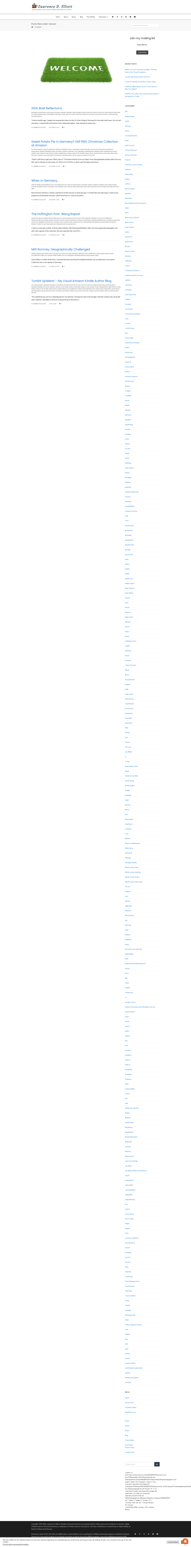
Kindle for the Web (78, 153)
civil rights (128, 290)
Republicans (99, 222)
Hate (126, 559)
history (127, 627)
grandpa (106, 151)
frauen (90, 184)
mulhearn (128, 939)
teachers (128, 1272)
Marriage (41, 222)
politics (80, 222)
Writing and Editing (69, 224)
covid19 (127, 323)
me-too (127, 886)
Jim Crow (128, 747)
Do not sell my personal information (16, 1544)
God (75, 151)
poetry (127, 1026)
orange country (130, 1002)
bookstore (41, 112)
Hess (111, 151)
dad (126, 333)
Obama (75, 222)
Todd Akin (59, 224)
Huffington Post (86, 112)
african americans (131, 155)
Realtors (128, 1118)
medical (127, 891)
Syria (96, 255)
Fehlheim (57, 112)
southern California (107, 186)
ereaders (48, 151)
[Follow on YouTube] (135, 17)
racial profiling (130, 1089)
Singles (79, 155)
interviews (128, 718)
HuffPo (95, 112)
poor (126, 1045)
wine (126, 1349)
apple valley (129, 174)
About (66, 17)
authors (127, 184)
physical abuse (130, 1012)
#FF (126, 111)
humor (33, 186)
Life (105, 153)
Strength (85, 114)
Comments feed (130, 1407)
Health (127, 569)
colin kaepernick (130, 294)
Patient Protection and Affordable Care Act (140, 1007)
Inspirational (42, 114)
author (127, 179)
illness (127, 675)
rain (88, 186)
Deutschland (97, 149)
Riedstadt (94, 186)
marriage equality (131, 862)
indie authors (53, 153)
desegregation (130, 357)
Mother (69, 186)
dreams (127, 386)
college (127, 299)
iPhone (113, 287)
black (70, 149)
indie (106, 112)
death (127, 347)
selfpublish (58, 155)
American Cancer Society (133, 165)
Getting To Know (131, 511)
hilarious (128, 622)
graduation (129, 530)
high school (129, 617)
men (126, 896)
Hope (37, 153)
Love (126, 834)
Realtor (127, 1113)
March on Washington (132, 843)
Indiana (94, 220)
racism (127, 1093)
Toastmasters (113, 114)
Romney (33, 224)
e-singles (128, 395)
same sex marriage (131, 1161)
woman (127, 1353)
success (91, 114)
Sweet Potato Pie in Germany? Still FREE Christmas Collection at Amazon (74, 143)
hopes (127, 636)
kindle (69, 153)
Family (54, 151)
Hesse (74, 112)
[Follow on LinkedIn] (126, 17)
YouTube (128, 1382)
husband (39, 186)
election (75, 218)
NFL (126, 978)
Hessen (78, 112)
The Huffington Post (101, 114)
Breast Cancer (130, 251)
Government (108, 218)
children (128, 280)
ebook (105, 149)
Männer (60, 186)
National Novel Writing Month (65, 114)
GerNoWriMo (129, 506)
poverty (127, 1060)
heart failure (129, 593)
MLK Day (128, 925)
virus (126, 1329)
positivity (128, 1055)
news (108, 153)
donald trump (129, 381)
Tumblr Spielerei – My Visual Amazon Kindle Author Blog (71, 281)
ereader (42, 151)
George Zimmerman (132, 492)
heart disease (129, 588)
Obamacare (129, 992)
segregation (129, 1180)
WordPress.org (130, 1412)
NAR (126, 959)
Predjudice (113, 153)
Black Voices (129, 222)
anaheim (128, 169)
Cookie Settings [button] (173, 1542)
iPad (109, 287)
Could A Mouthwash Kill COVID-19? (137, 77)
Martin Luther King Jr (132, 877)
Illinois (79, 220)
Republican (90, 222)
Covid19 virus (129, 328)
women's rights (130, 1363)
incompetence (86, 220)
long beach (129, 824)
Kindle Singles (98, 153)
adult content (130, 145)
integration (129, 713)
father (127, 458)
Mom (64, 186)
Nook (83, 289)
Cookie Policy (129, 1452)
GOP (102, 218)
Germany (69, 112)
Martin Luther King (131, 867)
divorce (127, 371)
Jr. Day (127, 761)
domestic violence (131, 376)
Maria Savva (129, 848)
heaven (127, 598)
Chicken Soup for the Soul (72, 285)
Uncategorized (36, 116)
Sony (53, 291)
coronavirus (129, 309)
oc (126, 997)
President (71, 255)
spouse (116, 186)
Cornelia (46, 218)
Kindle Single (89, 153)
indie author (112, 112)
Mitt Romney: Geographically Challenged (60, 249)
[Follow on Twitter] (113, 17)
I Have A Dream (130, 665)
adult (127, 140)
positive (78, 114)
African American (49, 149)
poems (127, 1021)
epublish (110, 149)
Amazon (58, 149)
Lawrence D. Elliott (39, 127)
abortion (34, 218)
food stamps (129, 468)
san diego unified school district (136, 1170)
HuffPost (101, 112)
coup (126, 318)
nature (127, 968)
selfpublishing (67, 155)
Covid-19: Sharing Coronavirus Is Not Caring (140, 82)
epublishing (35, 151)
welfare (127, 1334)
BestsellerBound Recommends (135, 203)
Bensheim (38, 27)
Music (127, 944)
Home (58, 17)
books (127, 232)
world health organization (133, 1368)
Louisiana (128, 829)
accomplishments (37, 149)
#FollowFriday (129, 116)
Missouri (48, 222)
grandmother (98, 151)
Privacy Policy (129, 1447)
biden (127, 208)
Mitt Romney (55, 222)
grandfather (89, 151)
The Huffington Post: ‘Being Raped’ (55, 214)
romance (128, 1146)
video (127, 1320)
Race (32, 155)
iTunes (118, 287)
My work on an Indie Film (133, 949)
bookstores (50, 112)
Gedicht (128, 482)
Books (74, 17)
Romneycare (129, 1156)
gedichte (128, 487)
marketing (73, 289)
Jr (125, 757)
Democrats (52, 218)
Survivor (52, 224)
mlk (126, 920)
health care (129, 578)
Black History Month (132, 217)
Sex (98, 186)
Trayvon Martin (130, 1296)
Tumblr (91, 291)
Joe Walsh (109, 220)
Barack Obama (36, 253)
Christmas (83, 149)
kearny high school (131, 766)
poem (127, 1017)
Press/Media (91, 17)
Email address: (142, 45)
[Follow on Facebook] (117, 17)
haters (127, 564)
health (127, 574)
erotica (127, 444)
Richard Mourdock (109, 222)
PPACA (127, 1065)
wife (32, 188)
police (127, 1031)
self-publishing (48, 155)
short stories (129, 1219)
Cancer (127, 266)
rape (85, 222)
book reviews (129, 227)
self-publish (39, 155)
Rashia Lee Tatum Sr (132, 1108)
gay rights (128, 477)
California (75, 149)
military (127, 901)
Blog (81, 17)
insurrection (129, 708)
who (126, 1339)
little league (129, 819)
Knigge (45, 186)
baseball (128, 193)
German (63, 112)
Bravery (127, 246)
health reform (129, 583)
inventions (128, 723)
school (127, 1175)
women (127, 1358)
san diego (128, 1166)
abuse (40, 218)
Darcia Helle (129, 338)
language (51, 186)
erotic (127, 439)
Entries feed (129, 1402)
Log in (127, 1398)
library (127, 809)
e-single (128, 391)
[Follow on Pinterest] (130, 17)
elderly (127, 405)
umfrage (128, 1310)
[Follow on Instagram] (121, 17)
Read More (101, 123)
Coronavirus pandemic (132, 314)
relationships (129, 1122)
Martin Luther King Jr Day (134, 882)
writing (107, 291)
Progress (77, 255)
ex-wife (127, 449)
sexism (127, 1209)
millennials (128, 906)
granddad (81, 151)
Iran (42, 255)
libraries (127, 805)
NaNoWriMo (51, 114)
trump (127, 1300)
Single (75, 155)
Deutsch (90, 149)
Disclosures (102, 17)
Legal (33, 222)
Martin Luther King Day (133, 872)
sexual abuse (129, 1214)
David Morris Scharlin (132, 343)
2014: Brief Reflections (46, 108)
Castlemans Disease (132, 270)
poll (126, 1041)
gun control (129, 554)
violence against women (133, 1325)
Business (128, 256)
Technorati (129, 1276)
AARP (127, 121)
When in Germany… (45, 181)
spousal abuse (130, 1243)
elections (81, 218)
